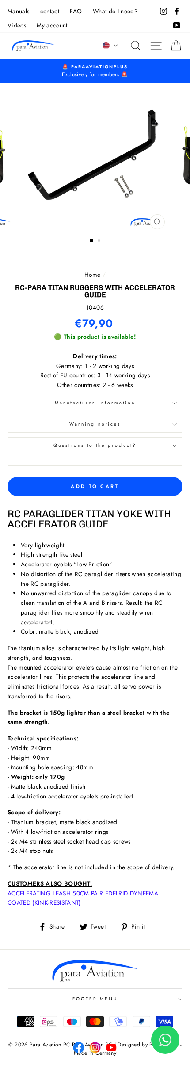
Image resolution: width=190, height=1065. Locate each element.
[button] (110, 46)
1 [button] (92, 241)
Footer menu (95, 998)
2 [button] (100, 241)
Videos (17, 25)
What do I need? (115, 11)
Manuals (18, 11)
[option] (95, 71)
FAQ (76, 11)
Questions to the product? (95, 445)
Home (92, 274)
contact (49, 11)
